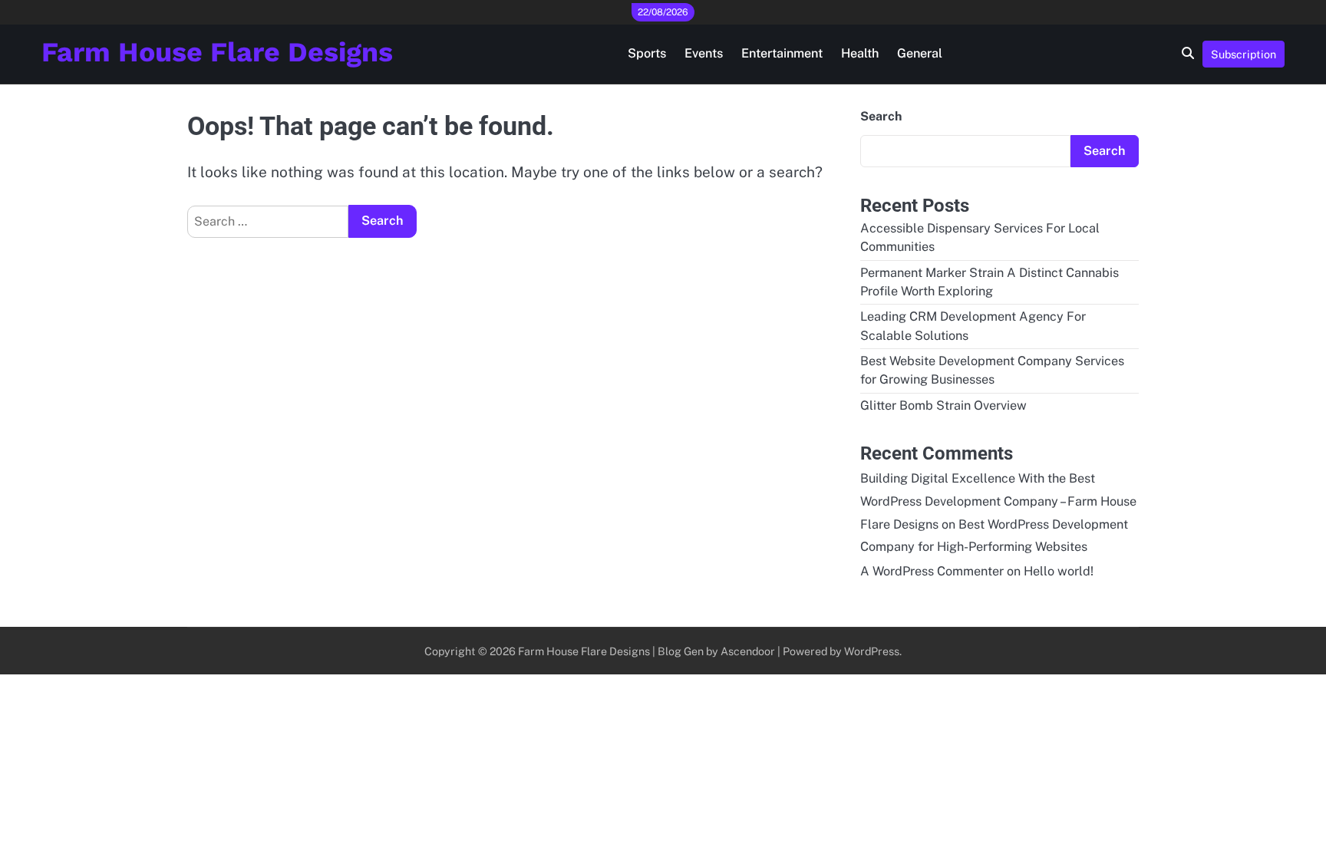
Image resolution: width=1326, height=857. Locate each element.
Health (860, 53)
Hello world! (1058, 571)
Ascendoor (748, 651)
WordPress (871, 651)
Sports (647, 53)
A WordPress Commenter (932, 571)
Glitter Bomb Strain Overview (943, 405)
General (919, 53)
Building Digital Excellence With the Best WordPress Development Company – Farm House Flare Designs (998, 501)
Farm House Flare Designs (217, 52)
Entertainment (782, 53)
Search (881, 116)
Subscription (1243, 54)
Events (703, 53)
